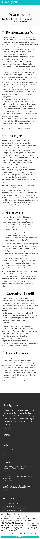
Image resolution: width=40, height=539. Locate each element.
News (5, 440)
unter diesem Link (9, 531)
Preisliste (6, 445)
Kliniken (5, 455)
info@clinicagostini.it (13, 510)
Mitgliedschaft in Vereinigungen (14, 450)
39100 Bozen (10, 506)
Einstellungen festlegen (28, 534)
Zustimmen (19, 537)
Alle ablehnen (8, 534)
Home (15, 9)
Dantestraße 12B (12, 504)
